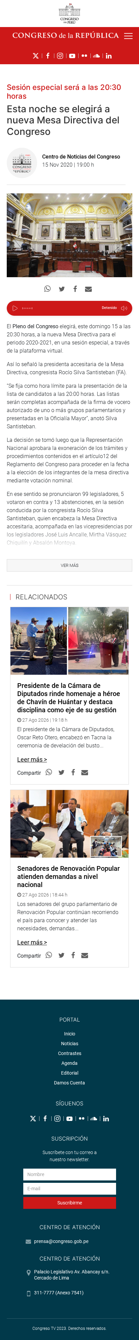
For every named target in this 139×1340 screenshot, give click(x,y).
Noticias (69, 1043)
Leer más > (32, 759)
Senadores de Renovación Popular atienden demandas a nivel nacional (68, 876)
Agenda (69, 1063)
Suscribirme (69, 1202)
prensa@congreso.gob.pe (61, 1241)
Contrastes (69, 1053)
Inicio (69, 1033)
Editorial (69, 1073)
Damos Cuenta (69, 1082)
